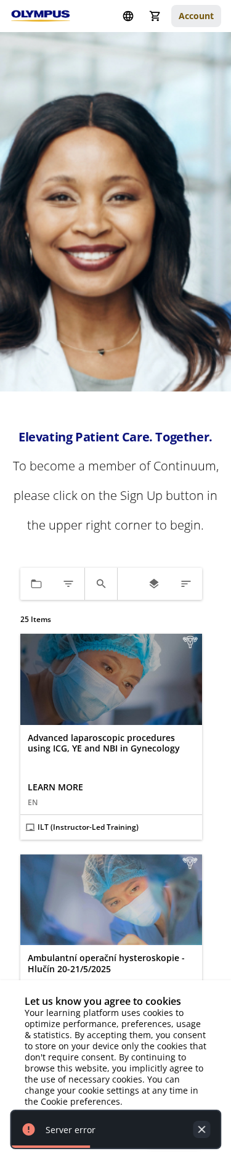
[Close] (201, 1129)
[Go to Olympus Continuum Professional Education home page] (40, 16)
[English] (128, 16)
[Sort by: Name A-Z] (186, 584)
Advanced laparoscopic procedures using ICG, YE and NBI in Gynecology (104, 743)
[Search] (101, 584)
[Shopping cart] (155, 16)
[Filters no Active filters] (68, 584)
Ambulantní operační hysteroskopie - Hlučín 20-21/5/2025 (106, 963)
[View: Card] (154, 584)
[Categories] (36, 584)
